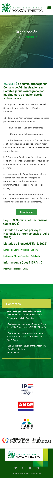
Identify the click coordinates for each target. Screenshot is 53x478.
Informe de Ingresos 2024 (15, 268)
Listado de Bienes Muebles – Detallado (21, 256)
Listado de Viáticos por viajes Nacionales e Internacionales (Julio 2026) (26, 233)
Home (19, 36)
